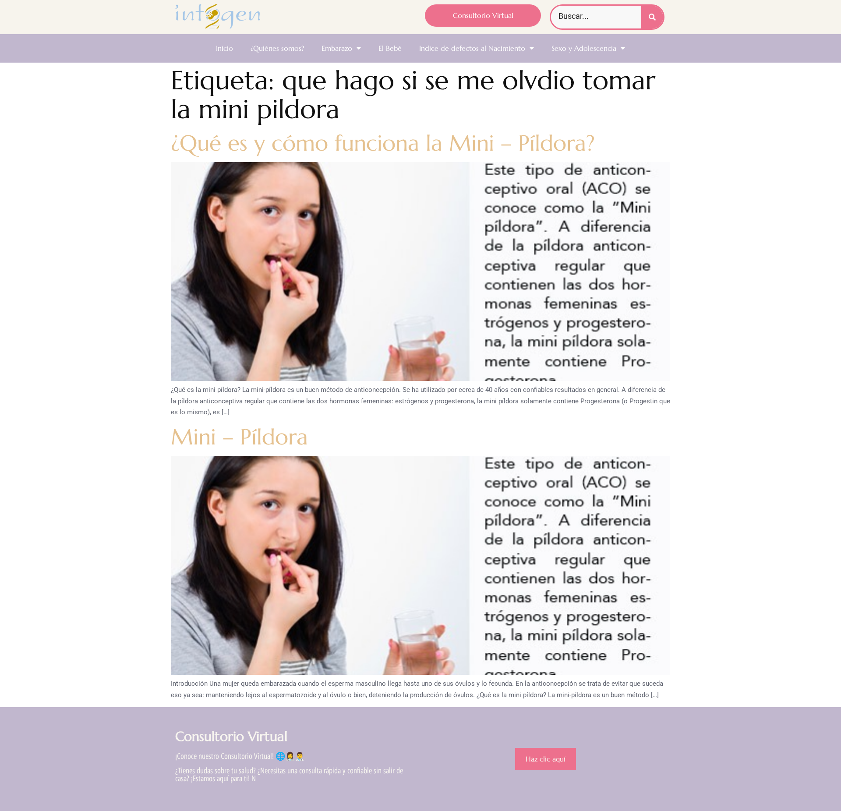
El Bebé (390, 48)
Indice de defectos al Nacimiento (472, 48)
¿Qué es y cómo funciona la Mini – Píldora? (383, 143)
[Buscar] (652, 17)
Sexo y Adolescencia (583, 48)
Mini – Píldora (239, 437)
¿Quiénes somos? (277, 48)
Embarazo (337, 48)
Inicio (224, 48)
